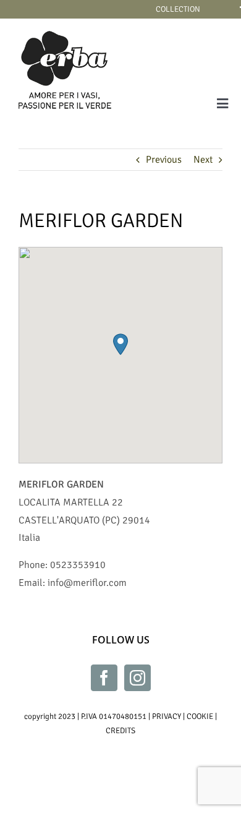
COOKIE (200, 716)
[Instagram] (137, 678)
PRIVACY (166, 716)
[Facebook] (104, 678)
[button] (120, 344)
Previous (164, 159)
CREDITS (120, 731)
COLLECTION (178, 9)
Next (203, 159)
